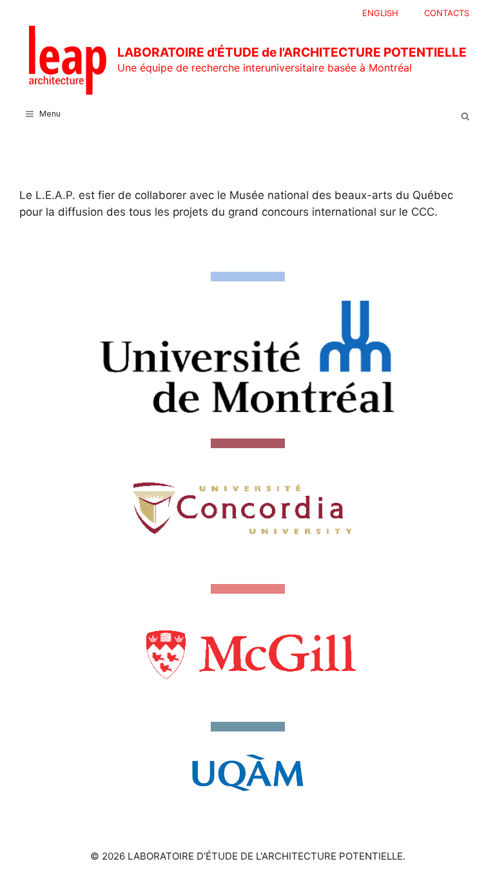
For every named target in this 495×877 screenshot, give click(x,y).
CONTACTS (446, 13)
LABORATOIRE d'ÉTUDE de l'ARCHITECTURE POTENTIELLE (292, 52)
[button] (465, 114)
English (380, 13)
